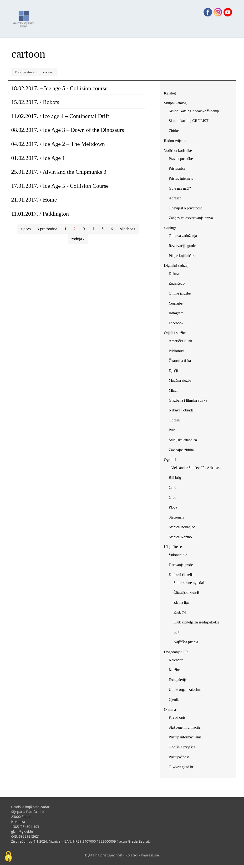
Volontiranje (178, 555)
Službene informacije (184, 727)
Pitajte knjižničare (184, 257)
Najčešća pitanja (185, 642)
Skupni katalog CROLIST (190, 122)
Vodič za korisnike (178, 150)
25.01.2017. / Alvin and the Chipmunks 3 (58, 172)
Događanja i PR (176, 652)
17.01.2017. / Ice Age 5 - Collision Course (60, 186)
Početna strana (25, 72)
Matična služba (180, 380)
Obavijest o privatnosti (186, 208)
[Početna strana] (25, 16)
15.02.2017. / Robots (35, 102)
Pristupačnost (179, 757)
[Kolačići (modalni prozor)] (8, 857)
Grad (172, 497)
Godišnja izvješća (182, 747)
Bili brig (175, 477)
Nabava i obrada (181, 410)
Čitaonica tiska (180, 361)
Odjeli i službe (175, 333)
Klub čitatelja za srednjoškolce (196, 622)
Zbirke (175, 132)
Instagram (178, 314)
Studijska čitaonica (183, 440)
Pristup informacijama (185, 737)
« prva (26, 228)
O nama (170, 709)
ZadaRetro (177, 283)
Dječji (173, 371)
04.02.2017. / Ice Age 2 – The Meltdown (58, 144)
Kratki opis (177, 717)
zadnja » (78, 238)
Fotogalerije (178, 680)
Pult (172, 430)
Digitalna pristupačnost (103, 855)
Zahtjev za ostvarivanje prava (191, 218)
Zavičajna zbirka (181, 450)
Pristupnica (177, 168)
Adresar (175, 198)
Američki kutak (180, 341)
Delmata (177, 274)
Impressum (150, 855)
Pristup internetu (181, 178)
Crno (172, 487)
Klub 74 (179, 612)
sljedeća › (127, 228)
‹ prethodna (47, 228)
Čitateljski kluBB (186, 592)
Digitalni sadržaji (176, 265)
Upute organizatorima (185, 689)
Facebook (178, 324)
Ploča (173, 507)
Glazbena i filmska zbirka (188, 400)
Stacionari (176, 517)
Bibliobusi (176, 351)
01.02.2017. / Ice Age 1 (38, 158)
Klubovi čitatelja (181, 575)
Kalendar (176, 660)
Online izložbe (180, 293)
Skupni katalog (175, 103)
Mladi (173, 390)
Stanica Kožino (180, 537)
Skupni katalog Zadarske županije (194, 111)
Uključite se (173, 547)
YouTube (177, 304)
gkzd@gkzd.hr (24, 831)
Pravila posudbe (181, 159)
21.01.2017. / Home (34, 200)
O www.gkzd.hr (181, 767)
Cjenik (174, 699)
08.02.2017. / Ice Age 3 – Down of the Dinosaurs (67, 130)
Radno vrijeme (175, 141)
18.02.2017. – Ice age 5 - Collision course (59, 88)
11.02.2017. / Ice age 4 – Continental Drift (60, 116)
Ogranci (170, 460)
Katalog (171, 94)
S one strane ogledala (189, 583)
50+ (176, 632)
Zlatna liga (181, 602)
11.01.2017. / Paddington (40, 214)
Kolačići (132, 855)
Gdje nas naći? (180, 188)
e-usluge (170, 228)
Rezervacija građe (182, 246)
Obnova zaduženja (183, 236)
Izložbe (174, 670)
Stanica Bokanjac (182, 527)
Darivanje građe (181, 565)
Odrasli (174, 420)
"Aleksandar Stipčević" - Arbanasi (194, 468)
